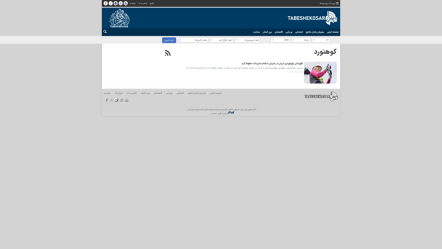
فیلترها (265, 40)
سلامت (256, 32)
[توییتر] (111, 99)
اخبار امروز (169, 40)
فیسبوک (106, 3)
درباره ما (133, 3)
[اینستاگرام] (121, 99)
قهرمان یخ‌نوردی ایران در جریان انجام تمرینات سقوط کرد (272, 64)
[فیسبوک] (106, 99)
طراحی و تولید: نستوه (219, 112)
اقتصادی (279, 32)
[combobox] (321, 40)
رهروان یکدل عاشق (315, 32)
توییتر (111, 3)
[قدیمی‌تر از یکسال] (320, 73)
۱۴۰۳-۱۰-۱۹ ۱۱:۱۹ (293, 72)
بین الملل (267, 32)
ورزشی (289, 32)
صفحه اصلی (333, 32)
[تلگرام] (116, 99)
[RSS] (168, 53)
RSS (126, 3)
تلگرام (116, 3)
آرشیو (152, 3)
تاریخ (334, 40)
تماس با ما (142, 3)
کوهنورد (325, 52)
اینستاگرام (121, 3)
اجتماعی (299, 32)
